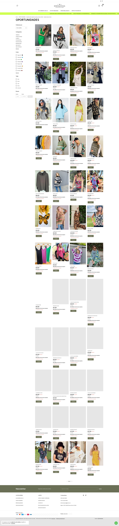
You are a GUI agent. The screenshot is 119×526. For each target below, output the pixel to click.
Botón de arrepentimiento (60, 518)
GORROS (17, 38)
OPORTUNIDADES (54, 10)
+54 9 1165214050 (64, 500)
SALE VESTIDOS (19, 46)
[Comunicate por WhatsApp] (116, 523)
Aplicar (30, 96)
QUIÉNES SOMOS (41, 500)
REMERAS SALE (18, 43)
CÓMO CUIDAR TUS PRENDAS (43, 498)
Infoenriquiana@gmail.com (66, 502)
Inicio (17, 16)
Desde (17, 94)
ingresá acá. (53, 518)
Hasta (23, 94)
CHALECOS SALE (19, 36)
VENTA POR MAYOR (76, 10)
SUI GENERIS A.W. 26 (43, 10)
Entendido (13, 523)
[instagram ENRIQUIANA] (100, 1)
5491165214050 (64, 498)
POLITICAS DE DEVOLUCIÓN (43, 505)
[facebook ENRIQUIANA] (102, 1)
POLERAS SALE (18, 40)
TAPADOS (17, 34)
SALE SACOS (18, 45)
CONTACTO (40, 502)
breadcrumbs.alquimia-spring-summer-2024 (34, 16)
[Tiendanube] (99, 518)
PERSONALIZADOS (65, 10)
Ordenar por (19, 25)
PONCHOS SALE (19, 41)
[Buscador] (17, 6)
